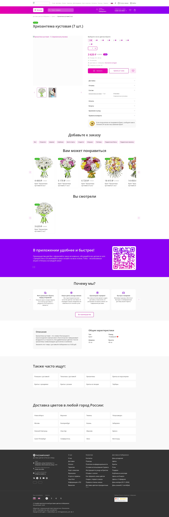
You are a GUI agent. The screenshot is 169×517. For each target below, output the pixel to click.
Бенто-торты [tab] (71, 142)
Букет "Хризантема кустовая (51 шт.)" (112, 172)
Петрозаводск (117, 415)
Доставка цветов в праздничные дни (97, 486)
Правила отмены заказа (94, 482)
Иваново (89, 431)
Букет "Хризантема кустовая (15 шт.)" (87, 172)
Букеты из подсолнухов (120, 376)
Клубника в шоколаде (119, 473)
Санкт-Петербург (40, 439)
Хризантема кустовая (95, 93)
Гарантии (69, 3)
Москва (37, 423)
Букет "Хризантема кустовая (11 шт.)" (64, 172)
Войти (134, 3)
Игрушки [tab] (90, 142)
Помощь (100, 3)
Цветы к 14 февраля (119, 479)
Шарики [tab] (51, 142)
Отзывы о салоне (92, 473)
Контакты (94, 3)
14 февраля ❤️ (113, 337)
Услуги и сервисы (74, 476)
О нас (53, 3)
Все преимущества (84, 314)
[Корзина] (135, 10)
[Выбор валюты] (115, 3)
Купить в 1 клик (119, 71)
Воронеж (63, 415)
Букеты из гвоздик (92, 384)
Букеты (114, 464)
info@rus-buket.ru (40, 474)
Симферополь (65, 439)
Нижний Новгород (40, 431)
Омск (88, 439)
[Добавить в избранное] (133, 70)
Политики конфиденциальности (97, 464)
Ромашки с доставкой (41, 376)
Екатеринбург (65, 423)
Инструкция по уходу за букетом (97, 470)
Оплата (64, 3)
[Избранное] (130, 10)
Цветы (114, 461)
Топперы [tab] (99, 142)
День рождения (117, 458)
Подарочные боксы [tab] (111, 142)
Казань (88, 423)
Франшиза (72, 473)
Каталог (39, 10)
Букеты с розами (66, 384)
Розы (114, 467)
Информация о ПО (74, 482)
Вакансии (71, 485)
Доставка (58, 3)
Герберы (115, 384)
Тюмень (89, 415)
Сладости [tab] (81, 142)
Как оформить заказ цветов (95, 476)
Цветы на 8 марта (118, 476)
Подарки (115, 470)
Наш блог (71, 479)
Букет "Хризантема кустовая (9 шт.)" (41, 172)
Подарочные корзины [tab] (127, 142)
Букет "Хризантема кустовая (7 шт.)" (41, 218)
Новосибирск (39, 415)
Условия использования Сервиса (97, 467)
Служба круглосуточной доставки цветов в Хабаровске (51, 503)
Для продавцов (77, 3)
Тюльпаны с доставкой (68, 376)
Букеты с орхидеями (41, 384)
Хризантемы (90, 376)
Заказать (99, 71)
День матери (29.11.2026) (120, 482)
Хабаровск (116, 423)
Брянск (114, 431)
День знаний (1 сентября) (121, 485)
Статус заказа (124, 3)
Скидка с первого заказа (94, 479)
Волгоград (116, 439)
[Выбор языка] (112, 3)
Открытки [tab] (43, 142)
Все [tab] (35, 142)
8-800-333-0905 (39, 469)
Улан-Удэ (63, 431)
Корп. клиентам (86, 3)
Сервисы (105, 3)
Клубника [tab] (60, 142)
